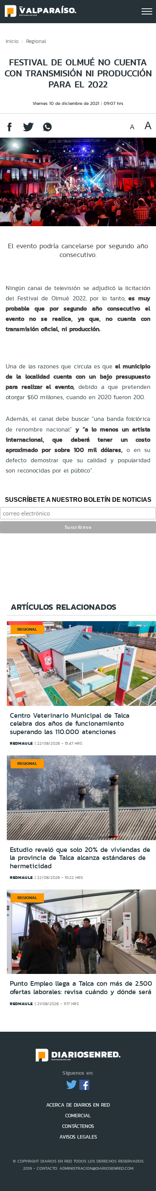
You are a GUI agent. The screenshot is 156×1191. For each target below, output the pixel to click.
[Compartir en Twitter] (28, 130)
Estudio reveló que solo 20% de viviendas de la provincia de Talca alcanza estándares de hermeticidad (80, 858)
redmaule (21, 743)
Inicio (12, 41)
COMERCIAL (78, 1115)
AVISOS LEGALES (78, 1136)
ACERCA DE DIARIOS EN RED (78, 1105)
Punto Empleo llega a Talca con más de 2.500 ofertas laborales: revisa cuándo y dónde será (81, 987)
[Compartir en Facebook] (9, 130)
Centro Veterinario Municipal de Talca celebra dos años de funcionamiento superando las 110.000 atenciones (69, 723)
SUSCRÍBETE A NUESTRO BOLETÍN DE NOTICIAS (78, 499)
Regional (36, 41)
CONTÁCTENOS (78, 1126)
